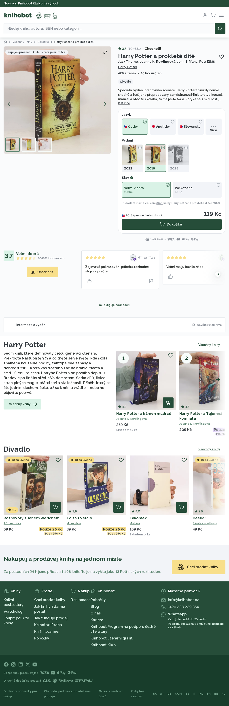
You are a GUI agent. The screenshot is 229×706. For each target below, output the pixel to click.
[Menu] (221, 15)
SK (155, 693)
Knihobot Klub (103, 645)
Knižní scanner (47, 631)
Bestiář (199, 518)
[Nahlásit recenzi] (151, 281)
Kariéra (97, 620)
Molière (135, 523)
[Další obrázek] (105, 104)
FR (209, 693)
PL (223, 693)
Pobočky (41, 638)
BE (216, 693)
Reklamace (81, 600)
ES (187, 693)
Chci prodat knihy (50, 600)
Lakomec (138, 518)
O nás (96, 613)
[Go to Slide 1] (12, 145)
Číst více (124, 103)
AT (162, 693)
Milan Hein (74, 523)
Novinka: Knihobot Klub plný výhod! (31, 3)
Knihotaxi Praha (48, 625)
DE (170, 693)
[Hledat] (220, 28)
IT (194, 693)
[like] (89, 281)
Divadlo (17, 449)
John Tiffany (187, 61)
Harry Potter (127, 67)
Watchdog (13, 611)
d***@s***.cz (146, 257)
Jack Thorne (128, 61)
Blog (95, 606)
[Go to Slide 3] (45, 145)
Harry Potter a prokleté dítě (191, 203)
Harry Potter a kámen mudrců (143, 413)
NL (201, 693)
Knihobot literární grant (111, 638)
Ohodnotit (153, 48)
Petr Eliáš (207, 61)
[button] (57, 100)
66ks (159, 203)
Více (213, 130)
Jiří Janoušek (12, 523)
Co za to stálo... (81, 518)
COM (178, 693)
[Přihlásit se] (205, 15)
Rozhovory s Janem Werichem (32, 518)
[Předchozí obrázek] (9, 104)
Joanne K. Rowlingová (157, 61)
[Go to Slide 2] (28, 145)
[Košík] (213, 15)
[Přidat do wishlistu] (221, 57)
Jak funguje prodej (51, 618)
